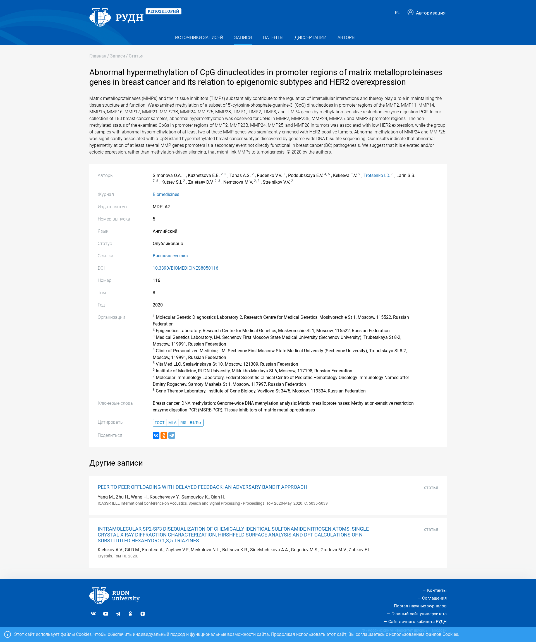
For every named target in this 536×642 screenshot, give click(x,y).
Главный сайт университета (419, 613)
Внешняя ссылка (170, 255)
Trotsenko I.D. (376, 175)
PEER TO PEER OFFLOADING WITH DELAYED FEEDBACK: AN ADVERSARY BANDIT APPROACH (202, 487)
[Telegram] (171, 435)
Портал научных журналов (420, 606)
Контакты (437, 590)
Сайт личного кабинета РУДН (417, 621)
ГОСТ (159, 422)
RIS (183, 422)
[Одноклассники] (164, 435)
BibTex (195, 422)
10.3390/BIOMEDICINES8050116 (185, 268)
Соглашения (434, 598)
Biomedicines (166, 194)
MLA (172, 422)
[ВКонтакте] (156, 435)
